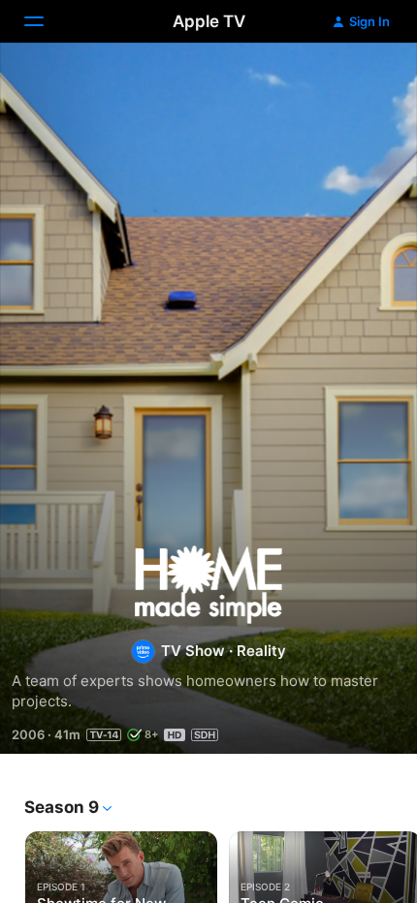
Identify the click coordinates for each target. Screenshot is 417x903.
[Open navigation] (45, 21)
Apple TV (209, 21)
